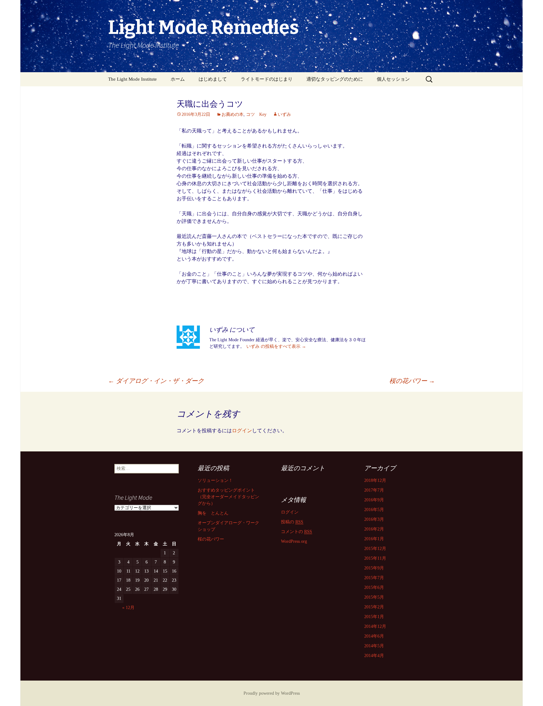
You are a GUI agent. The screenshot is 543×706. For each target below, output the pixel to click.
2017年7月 (374, 490)
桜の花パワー (412, 380)
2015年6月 (374, 587)
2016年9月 (374, 500)
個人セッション (393, 79)
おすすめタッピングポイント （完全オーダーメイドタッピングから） (228, 497)
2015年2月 (374, 607)
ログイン (242, 430)
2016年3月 (374, 519)
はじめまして (213, 79)
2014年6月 (374, 636)
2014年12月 (375, 626)
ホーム (178, 79)
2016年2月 (374, 529)
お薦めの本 (233, 114)
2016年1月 (374, 538)
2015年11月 (375, 558)
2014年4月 (374, 655)
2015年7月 (374, 577)
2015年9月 (374, 568)
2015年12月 (375, 548)
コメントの (296, 531)
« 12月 (128, 607)
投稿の (292, 522)
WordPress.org (294, 541)
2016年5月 (374, 509)
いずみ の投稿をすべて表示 (276, 346)
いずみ (284, 114)
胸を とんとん (213, 513)
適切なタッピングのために (334, 79)
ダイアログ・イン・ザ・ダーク (156, 380)
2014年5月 (374, 646)
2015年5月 (374, 597)
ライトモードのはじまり (267, 79)
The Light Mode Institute (132, 79)
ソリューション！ (215, 480)
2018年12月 (375, 480)
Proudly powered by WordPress (272, 693)
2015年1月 (374, 616)
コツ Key (256, 114)
